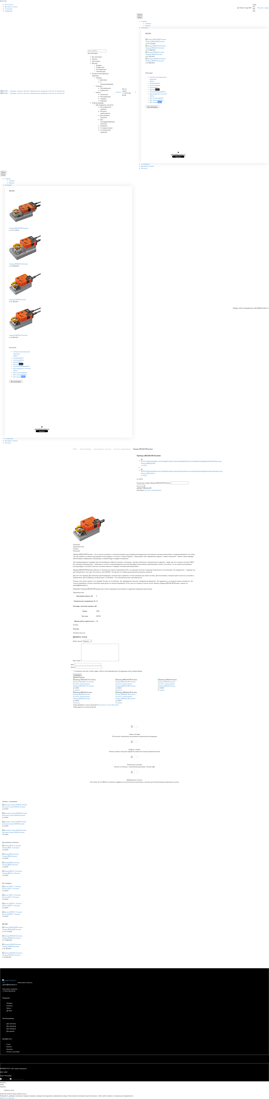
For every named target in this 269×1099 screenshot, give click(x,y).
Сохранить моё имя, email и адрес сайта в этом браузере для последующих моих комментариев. (108, 671)
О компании (145, 164)
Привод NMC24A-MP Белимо (125, 686)
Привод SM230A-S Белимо (155, 48)
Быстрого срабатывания (122, 449)
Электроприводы (85, 449)
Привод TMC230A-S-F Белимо (83, 686)
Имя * (73, 664)
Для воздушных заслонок (102, 449)
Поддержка (8, 11)
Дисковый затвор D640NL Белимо (13, 807)
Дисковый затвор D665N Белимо (13, 824)
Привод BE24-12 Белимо (10, 848)
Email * (73, 667)
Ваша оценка (78, 641)
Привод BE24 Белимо (9, 856)
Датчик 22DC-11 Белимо (10, 888)
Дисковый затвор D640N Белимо (13, 832)
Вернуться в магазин (7, 1098)
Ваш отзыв (77, 660)
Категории (144, 27)
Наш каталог (9, 4)
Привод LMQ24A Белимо (166, 686)
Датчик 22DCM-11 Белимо (11, 914)
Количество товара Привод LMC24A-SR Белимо (153, 483)
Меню (140, 15)
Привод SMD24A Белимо (81, 698)
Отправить (77, 675)
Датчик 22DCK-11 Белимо (11, 905)
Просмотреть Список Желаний (107, 705)
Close (140, 17)
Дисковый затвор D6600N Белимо (13, 815)
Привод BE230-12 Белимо (11, 873)
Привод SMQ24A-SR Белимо (125, 698)
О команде (8, 9)
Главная (144, 21)
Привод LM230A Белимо (154, 54)
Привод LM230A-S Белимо (155, 61)
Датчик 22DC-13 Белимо (10, 897)
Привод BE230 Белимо (10, 865)
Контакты (144, 168)
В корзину (141, 486)
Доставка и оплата (11, 7)
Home (75, 449)
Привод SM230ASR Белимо (155, 41)
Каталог (148, 25)
